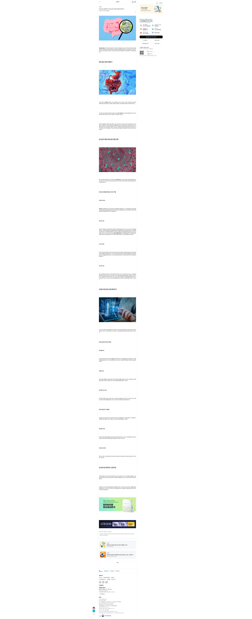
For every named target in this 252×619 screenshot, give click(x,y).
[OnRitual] (118, 571)
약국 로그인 (113, 579)
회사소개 (100, 577)
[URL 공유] (135, 12)
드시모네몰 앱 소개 (102, 579)
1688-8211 (102, 587)
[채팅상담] (94, 608)
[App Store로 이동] (150, 54)
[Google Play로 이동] (150, 51)
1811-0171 (107, 609)
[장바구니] (135, 2)
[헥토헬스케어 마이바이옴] (117, 505)
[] (114, 605)
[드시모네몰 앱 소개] (106, 582)
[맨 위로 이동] (94, 613)
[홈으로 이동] (132, 2)
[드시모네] (101, 571)
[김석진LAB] (112, 571)
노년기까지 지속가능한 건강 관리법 (110, 488)
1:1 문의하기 (102, 594)
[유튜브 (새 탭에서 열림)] (103, 582)
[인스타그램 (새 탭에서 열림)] (100, 582)
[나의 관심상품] (94, 611)
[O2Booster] (106, 571)
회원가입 (160, 3)
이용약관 (112, 577)
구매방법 (108, 579)
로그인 (157, 3)
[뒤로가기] (100, 2)
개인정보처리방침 (106, 577)
